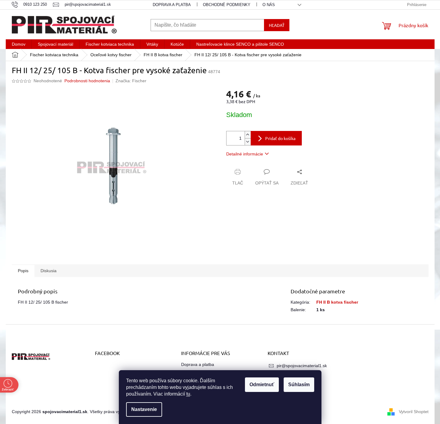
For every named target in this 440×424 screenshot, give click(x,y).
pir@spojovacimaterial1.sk (302, 365)
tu (188, 393)
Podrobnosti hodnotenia (87, 80)
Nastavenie (144, 409)
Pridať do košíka (280, 138)
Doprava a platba (172, 4)
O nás (268, 4)
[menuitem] (18, 44)
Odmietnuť (261, 384)
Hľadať (277, 25)
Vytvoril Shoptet (414, 411)
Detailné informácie (244, 154)
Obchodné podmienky (226, 4)
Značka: (131, 80)
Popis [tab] (23, 270)
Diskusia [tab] (49, 270)
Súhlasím (299, 384)
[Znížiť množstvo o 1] (248, 141)
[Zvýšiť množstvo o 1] (248, 134)
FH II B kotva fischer (337, 302)
